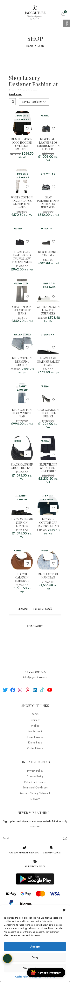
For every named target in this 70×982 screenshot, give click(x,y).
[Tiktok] (42, 689)
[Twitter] (5, 689)
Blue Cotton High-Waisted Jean (22, 413)
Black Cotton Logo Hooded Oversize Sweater (21, 144)
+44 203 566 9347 (35, 672)
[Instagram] (20, 689)
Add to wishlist (27, 128)
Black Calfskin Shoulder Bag (22, 466)
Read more (15, 94)
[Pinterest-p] (27, 689)
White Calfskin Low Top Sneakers (48, 310)
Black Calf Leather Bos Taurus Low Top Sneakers (22, 257)
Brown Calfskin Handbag (22, 577)
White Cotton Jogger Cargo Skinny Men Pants (22, 202)
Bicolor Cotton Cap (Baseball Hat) (48, 523)
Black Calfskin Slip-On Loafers (22, 523)
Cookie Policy (21, 976)
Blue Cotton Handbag (48, 576)
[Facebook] (12, 689)
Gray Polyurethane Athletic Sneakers (48, 202)
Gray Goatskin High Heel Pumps (48, 413)
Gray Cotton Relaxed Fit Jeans (22, 310)
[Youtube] (49, 689)
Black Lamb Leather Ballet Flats (48, 362)
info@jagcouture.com (35, 677)
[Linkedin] (34, 689)
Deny (35, 957)
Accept (35, 946)
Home (29, 46)
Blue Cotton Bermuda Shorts (22, 362)
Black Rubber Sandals (48, 254)
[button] (64, 910)
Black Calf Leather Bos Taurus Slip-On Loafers (48, 144)
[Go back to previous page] (7, 958)
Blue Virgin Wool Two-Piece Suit (48, 468)
